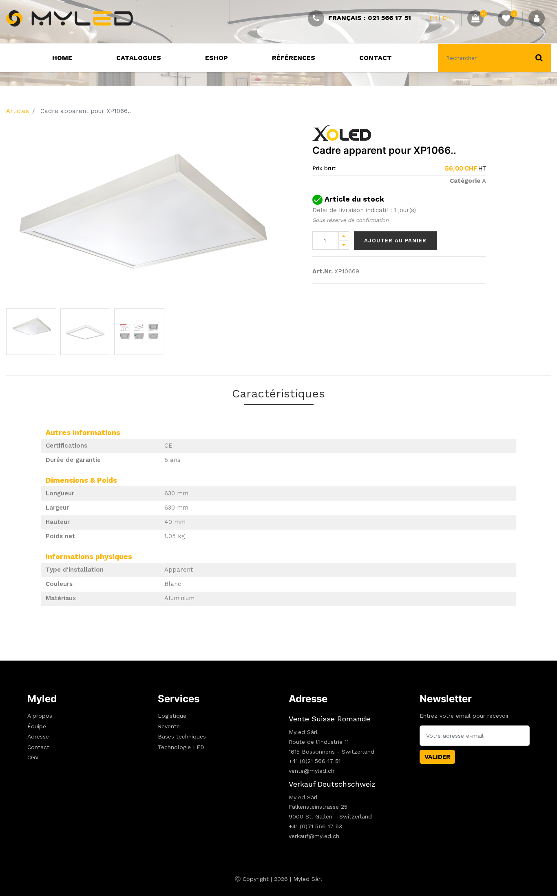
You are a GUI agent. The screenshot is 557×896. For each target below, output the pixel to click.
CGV (33, 757)
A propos (39, 715)
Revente (169, 726)
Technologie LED (181, 747)
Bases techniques (182, 736)
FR (433, 18)
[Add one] (344, 236)
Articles (17, 111)
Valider (437, 757)
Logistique (172, 715)
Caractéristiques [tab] (278, 393)
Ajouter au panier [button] (395, 240)
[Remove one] (344, 245)
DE (446, 18)
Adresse (38, 736)
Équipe (36, 726)
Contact (38, 747)
